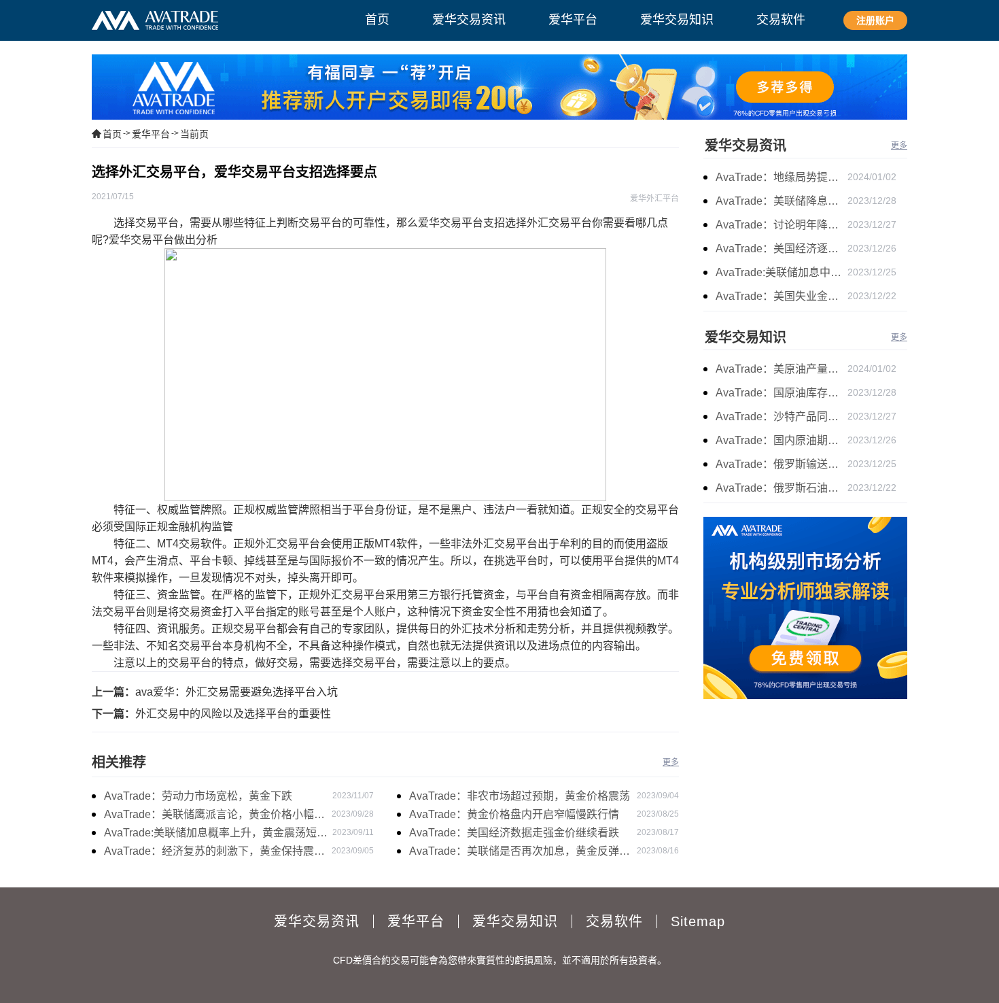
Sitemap (698, 921)
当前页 (194, 134)
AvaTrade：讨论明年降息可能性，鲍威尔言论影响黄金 (781, 225)
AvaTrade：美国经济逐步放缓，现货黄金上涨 (781, 248)
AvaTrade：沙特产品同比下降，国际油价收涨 (781, 416)
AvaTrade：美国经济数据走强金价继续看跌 (514, 832)
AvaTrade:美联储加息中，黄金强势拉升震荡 (781, 272)
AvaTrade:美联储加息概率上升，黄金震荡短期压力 (216, 834)
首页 (112, 134)
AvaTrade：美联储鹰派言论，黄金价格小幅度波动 (214, 816)
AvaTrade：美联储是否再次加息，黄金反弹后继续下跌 (519, 852)
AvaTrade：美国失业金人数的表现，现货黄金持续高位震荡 (781, 296)
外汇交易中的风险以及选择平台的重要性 (233, 713)
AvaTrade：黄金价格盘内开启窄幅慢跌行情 (514, 814)
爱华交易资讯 (745, 145)
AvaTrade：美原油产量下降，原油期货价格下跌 (781, 369)
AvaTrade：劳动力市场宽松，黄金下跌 (198, 796)
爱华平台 (151, 134)
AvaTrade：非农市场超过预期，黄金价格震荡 (519, 796)
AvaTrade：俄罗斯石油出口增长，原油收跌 (781, 488)
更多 (671, 762)
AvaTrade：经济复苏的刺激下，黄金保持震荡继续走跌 (214, 852)
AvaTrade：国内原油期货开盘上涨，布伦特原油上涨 (781, 440)
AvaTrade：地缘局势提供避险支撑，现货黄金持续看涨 (781, 177)
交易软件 (614, 921)
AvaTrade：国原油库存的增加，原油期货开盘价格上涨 (781, 392)
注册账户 (875, 20)
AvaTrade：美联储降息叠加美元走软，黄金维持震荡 (781, 201)
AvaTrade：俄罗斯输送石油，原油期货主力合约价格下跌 (781, 464)
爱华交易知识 (745, 337)
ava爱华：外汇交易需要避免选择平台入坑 (236, 692)
